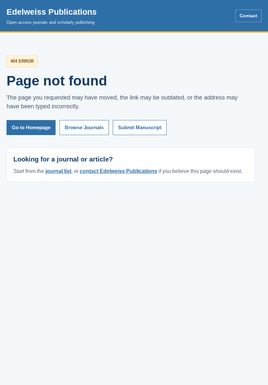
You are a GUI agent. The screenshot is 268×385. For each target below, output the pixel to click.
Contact (248, 15)
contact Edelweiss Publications (118, 171)
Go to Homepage (31, 127)
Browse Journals (84, 127)
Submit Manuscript (139, 127)
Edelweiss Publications (52, 16)
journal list (58, 171)
